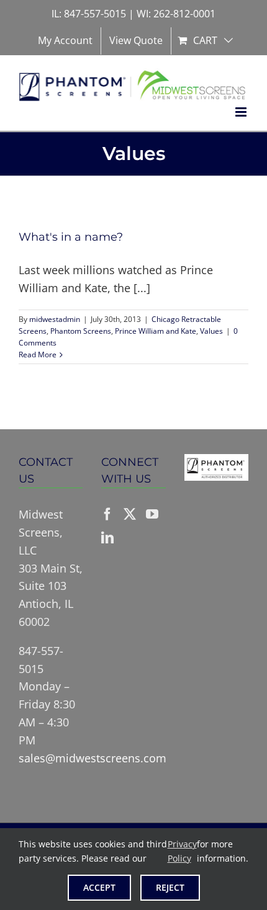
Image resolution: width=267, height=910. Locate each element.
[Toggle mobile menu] (241, 111)
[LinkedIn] (107, 538)
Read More (38, 354)
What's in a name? (71, 237)
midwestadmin (54, 319)
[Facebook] (107, 514)
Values (211, 331)
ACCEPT (99, 887)
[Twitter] (130, 514)
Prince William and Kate (155, 331)
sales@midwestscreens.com (92, 758)
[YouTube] (152, 514)
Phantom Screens (80, 331)
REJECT (170, 887)
